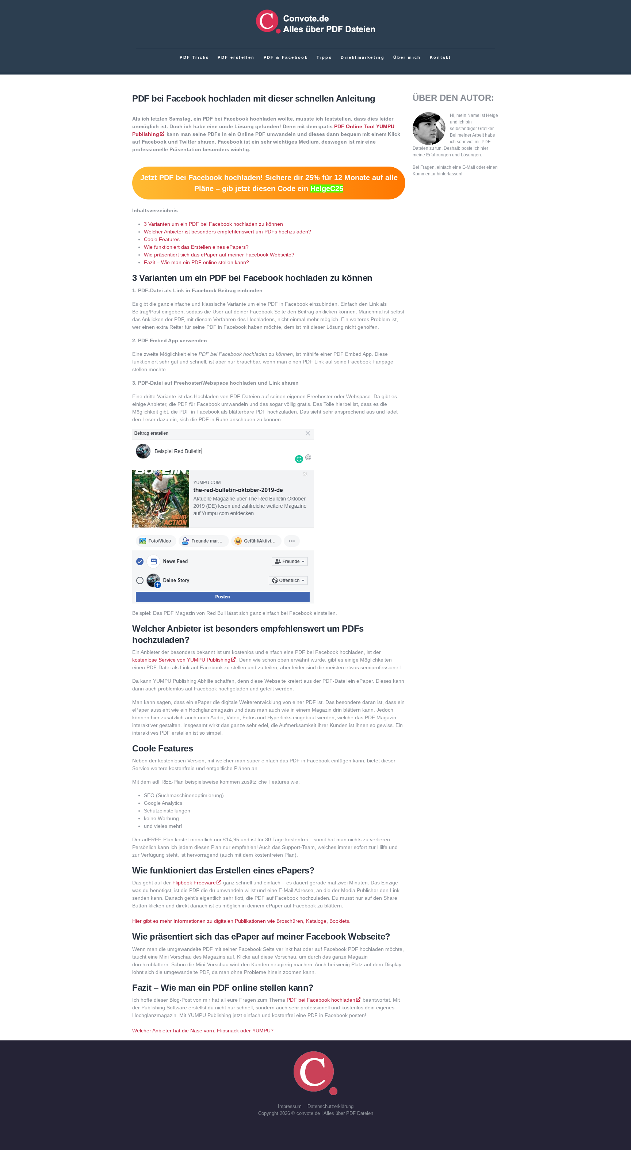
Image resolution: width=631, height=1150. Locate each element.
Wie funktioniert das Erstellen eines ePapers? (196, 247)
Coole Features (162, 239)
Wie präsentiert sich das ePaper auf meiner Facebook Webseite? (219, 255)
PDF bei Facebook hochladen (321, 1000)
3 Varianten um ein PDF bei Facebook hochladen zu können (213, 224)
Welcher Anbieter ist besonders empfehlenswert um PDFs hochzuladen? (227, 232)
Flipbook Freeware (194, 883)
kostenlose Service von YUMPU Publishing (181, 660)
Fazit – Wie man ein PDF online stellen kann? (196, 262)
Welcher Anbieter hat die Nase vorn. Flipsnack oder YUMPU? (203, 1030)
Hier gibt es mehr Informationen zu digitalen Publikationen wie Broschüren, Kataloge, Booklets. (241, 921)
